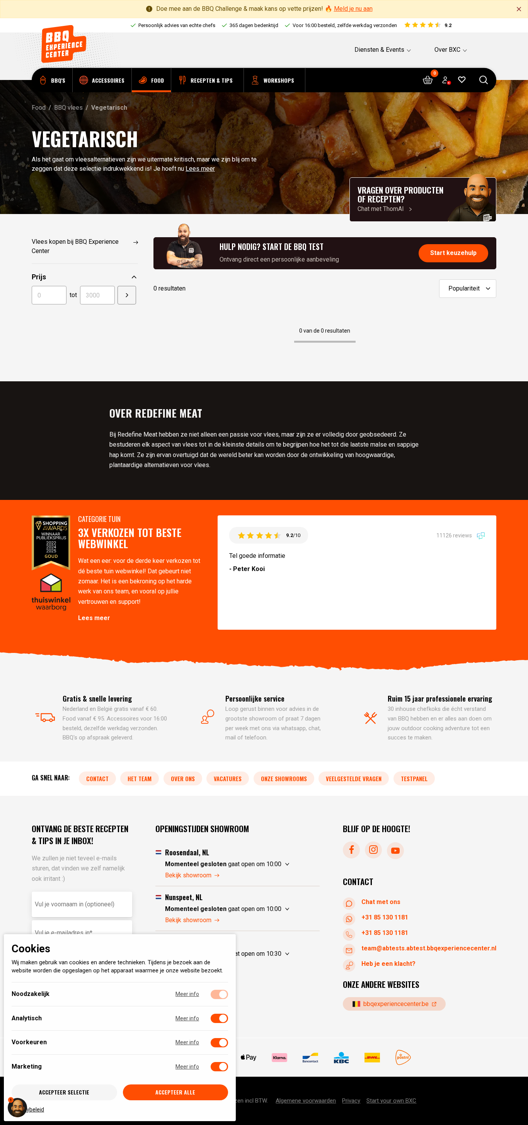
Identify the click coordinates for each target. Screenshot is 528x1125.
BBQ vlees (68, 107)
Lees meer (200, 168)
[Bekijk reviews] (427, 25)
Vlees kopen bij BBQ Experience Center (75, 246)
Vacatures (228, 778)
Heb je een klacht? (388, 963)
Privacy (351, 1100)
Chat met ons (380, 901)
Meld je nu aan (353, 8)
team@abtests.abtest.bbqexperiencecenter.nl (428, 948)
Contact (97, 778)
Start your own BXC (391, 1100)
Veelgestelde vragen (354, 778)
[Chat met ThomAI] (423, 199)
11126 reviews (454, 535)
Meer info (187, 994)
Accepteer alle (175, 1092)
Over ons (183, 778)
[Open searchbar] (483, 80)
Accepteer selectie (64, 1092)
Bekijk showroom (188, 875)
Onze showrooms (284, 778)
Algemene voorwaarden (306, 1100)
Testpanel (414, 778)
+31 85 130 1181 (384, 917)
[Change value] (127, 295)
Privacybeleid (28, 1109)
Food (39, 107)
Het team (140, 778)
